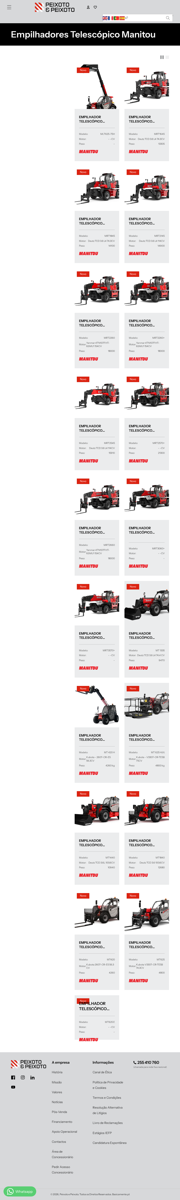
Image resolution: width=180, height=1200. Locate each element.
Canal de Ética (102, 1072)
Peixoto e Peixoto (69, 1194)
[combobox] (138, 18)
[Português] (116, 18)
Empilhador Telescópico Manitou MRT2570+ (145, 428)
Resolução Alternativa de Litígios (107, 1110)
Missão (57, 1082)
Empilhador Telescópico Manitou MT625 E (96, 1006)
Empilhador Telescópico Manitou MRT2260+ (145, 323)
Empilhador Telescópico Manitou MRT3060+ (145, 530)
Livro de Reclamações (108, 1123)
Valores (57, 1092)
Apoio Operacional (64, 1132)
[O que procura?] (168, 18)
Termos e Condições (107, 1098)
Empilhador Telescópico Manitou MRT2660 (94, 530)
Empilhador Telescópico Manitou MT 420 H (94, 737)
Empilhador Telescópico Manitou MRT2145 (144, 221)
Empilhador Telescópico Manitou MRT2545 (94, 428)
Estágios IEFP (102, 1133)
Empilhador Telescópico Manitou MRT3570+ (95, 635)
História (57, 1072)
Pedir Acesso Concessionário (62, 1169)
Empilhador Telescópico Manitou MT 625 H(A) (147, 737)
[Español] (122, 18)
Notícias (57, 1102)
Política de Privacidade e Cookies (108, 1085)
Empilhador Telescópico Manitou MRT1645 (144, 119)
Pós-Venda (59, 1112)
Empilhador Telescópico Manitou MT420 (92, 944)
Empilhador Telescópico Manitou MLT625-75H (97, 119)
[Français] (111, 18)
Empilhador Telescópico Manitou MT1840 (143, 843)
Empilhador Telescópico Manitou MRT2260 (94, 323)
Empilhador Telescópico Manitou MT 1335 (143, 635)
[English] (105, 18)
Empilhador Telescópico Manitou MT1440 (93, 843)
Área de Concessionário (62, 1154)
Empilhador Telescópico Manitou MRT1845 (94, 221)
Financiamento (62, 1122)
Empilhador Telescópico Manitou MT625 (142, 944)
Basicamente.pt (121, 1194)
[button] (9, 7)
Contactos (59, 1142)
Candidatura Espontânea (109, 1143)
